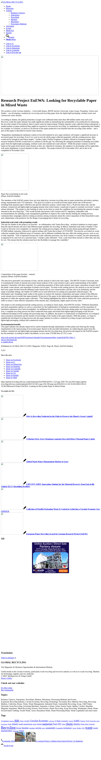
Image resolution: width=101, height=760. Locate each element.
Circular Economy (39, 720)
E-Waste (58, 721)
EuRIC (77, 721)
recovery (92, 724)
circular (26, 721)
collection (51, 721)
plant (63, 724)
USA (83, 728)
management (27, 724)
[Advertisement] (11, 612)
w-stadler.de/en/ (7, 342)
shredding (32, 728)
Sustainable (59, 728)
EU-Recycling (6, 688)
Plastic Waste (84, 724)
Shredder (25, 728)
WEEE (21, 731)
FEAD (87, 721)
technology (67, 728)
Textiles (79, 728)
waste (89, 727)
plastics (77, 724)
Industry (15, 724)
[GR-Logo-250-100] (12, 2)
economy (64, 721)
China (22, 721)
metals (39, 724)
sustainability (51, 728)
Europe (82, 721)
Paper (55, 724)
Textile (74, 728)
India (9, 724)
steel (43, 728)
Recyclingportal (7, 690)
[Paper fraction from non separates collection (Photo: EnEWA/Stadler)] (50, 94)
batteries (11, 721)
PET (59, 724)
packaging (47, 723)
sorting (38, 728)
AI (2, 721)
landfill (21, 724)
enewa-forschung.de (9, 340)
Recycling (8, 727)
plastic (69, 723)
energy (71, 721)
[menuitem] (53, 6)
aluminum (6, 721)
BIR (17, 720)
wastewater (16, 731)
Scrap (18, 728)
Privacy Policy (6, 678)
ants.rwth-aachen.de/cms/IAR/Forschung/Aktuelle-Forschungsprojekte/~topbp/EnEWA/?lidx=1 (38, 337)
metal (34, 724)
